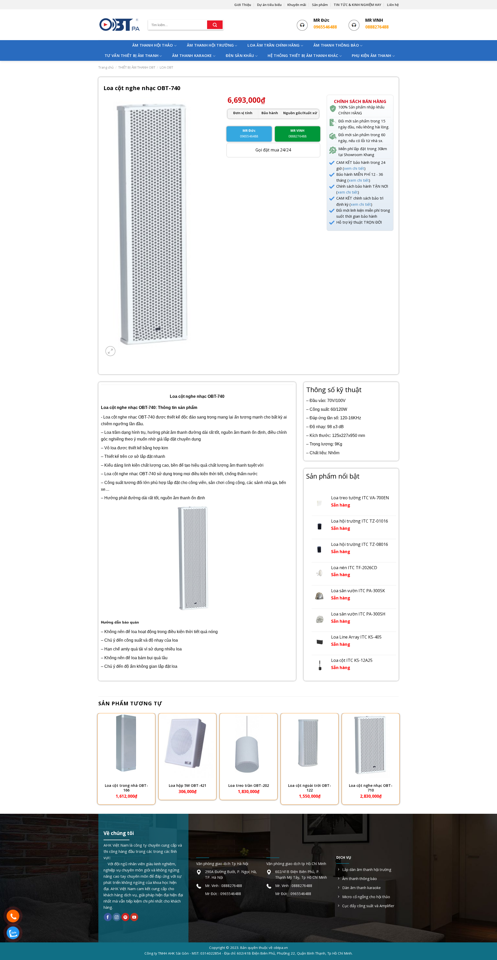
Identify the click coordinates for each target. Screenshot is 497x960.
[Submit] (215, 24)
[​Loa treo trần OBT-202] (248, 745)
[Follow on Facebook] (108, 917)
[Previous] (99, 759)
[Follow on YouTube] (134, 917)
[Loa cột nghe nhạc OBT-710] (370, 745)
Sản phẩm (320, 4)
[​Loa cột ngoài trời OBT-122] (309, 745)
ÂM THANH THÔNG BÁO (336, 45)
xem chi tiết (354, 168)
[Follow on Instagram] (117, 917)
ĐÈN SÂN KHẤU (240, 55)
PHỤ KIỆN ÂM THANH (371, 55)
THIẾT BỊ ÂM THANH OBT (136, 67)
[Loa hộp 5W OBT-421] (187, 745)
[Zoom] (110, 351)
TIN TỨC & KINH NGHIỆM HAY (357, 4)
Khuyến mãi (296, 4)
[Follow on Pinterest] (125, 917)
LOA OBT (166, 67)
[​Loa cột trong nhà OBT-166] (126, 745)
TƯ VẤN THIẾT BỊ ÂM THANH (131, 55)
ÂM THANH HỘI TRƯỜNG (210, 45)
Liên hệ (393, 4)
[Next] (398, 759)
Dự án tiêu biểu (269, 4)
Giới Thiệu (242, 4)
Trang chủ (106, 67)
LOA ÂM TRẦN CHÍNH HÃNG (273, 45)
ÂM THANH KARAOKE (192, 55)
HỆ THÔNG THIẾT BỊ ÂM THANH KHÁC (303, 55)
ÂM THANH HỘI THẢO (152, 45)
